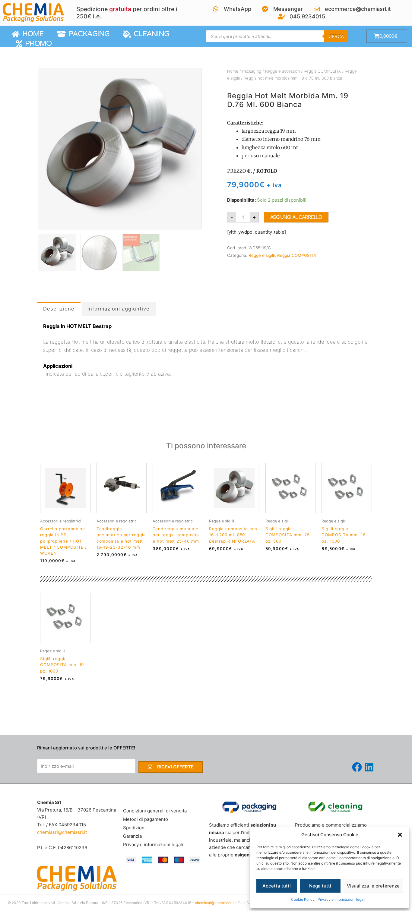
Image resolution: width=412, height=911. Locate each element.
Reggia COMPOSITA (322, 71)
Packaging (87, 34)
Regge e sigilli (262, 255)
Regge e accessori (282, 71)
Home (31, 34)
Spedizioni (134, 828)
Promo (37, 43)
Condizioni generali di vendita (155, 811)
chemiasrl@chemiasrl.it (62, 832)
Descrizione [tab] (58, 309)
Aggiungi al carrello (296, 217)
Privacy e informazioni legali (341, 899)
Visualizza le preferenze (373, 886)
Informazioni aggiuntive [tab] (118, 309)
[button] (400, 835)
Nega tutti (320, 886)
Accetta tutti (276, 886)
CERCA (336, 36)
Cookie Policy (303, 899)
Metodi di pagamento (145, 819)
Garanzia (132, 836)
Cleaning (150, 34)
